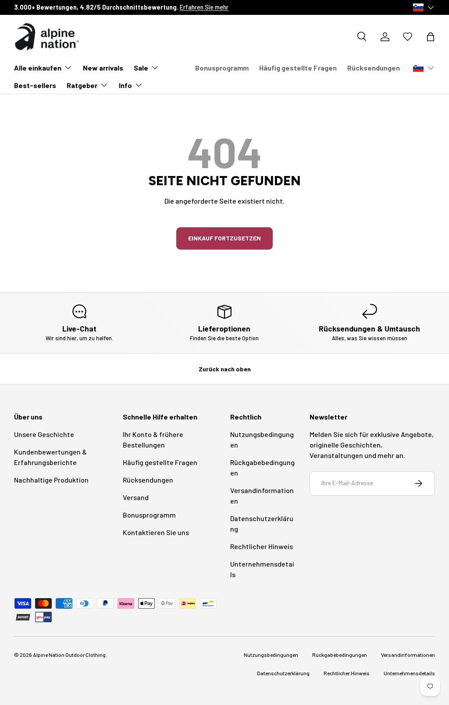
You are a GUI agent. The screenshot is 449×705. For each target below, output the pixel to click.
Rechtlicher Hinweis (261, 546)
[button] (430, 37)
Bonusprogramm (222, 67)
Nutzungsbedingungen (271, 655)
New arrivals (103, 67)
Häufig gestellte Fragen (298, 67)
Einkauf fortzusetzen (224, 238)
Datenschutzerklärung (283, 673)
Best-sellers (35, 85)
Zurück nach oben (225, 369)
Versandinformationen (408, 655)
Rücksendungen (373, 67)
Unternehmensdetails (409, 673)
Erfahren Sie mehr (204, 7)
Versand (136, 497)
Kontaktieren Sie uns (156, 532)
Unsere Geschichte (44, 434)
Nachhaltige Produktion (51, 480)
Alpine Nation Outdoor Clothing (69, 655)
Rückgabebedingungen (339, 655)
